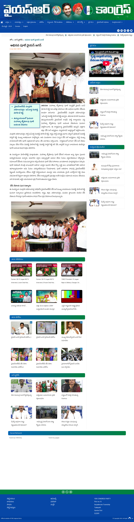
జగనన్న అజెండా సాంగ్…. (19, 306)
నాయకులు (10, 501)
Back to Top (129, 517)
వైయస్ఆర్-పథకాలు (103, 22)
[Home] (67, 10)
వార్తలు (7, 22)
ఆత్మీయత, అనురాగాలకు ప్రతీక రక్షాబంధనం (59, 35)
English (25, 26)
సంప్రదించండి (116, 22)
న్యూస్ (53, 504)
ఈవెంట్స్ (53, 498)
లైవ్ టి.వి (90, 22)
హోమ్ (1, 22)
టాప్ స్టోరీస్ (19, 40)
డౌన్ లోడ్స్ (80, 22)
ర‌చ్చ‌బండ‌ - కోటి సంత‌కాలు (54, 22)
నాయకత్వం (18, 22)
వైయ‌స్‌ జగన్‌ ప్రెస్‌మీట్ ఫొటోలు (45, 337)
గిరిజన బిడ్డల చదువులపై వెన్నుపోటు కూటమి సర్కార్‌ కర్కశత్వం (70, 425)
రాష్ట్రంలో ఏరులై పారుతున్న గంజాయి (85, 35)
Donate (17, 26)
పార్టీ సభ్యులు (11, 507)
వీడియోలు (69, 22)
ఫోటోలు (41, 22)
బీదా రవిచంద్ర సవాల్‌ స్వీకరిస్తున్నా (33, 35)
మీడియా (53, 501)
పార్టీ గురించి (11, 498)
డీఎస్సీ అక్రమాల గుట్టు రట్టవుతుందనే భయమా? (112, 35)
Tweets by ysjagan (54, 438)
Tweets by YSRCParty (15, 438)
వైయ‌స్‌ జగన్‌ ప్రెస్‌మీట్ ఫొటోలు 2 (21, 337)
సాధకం (9, 504)
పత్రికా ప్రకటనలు (31, 22)
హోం (11, 40)
